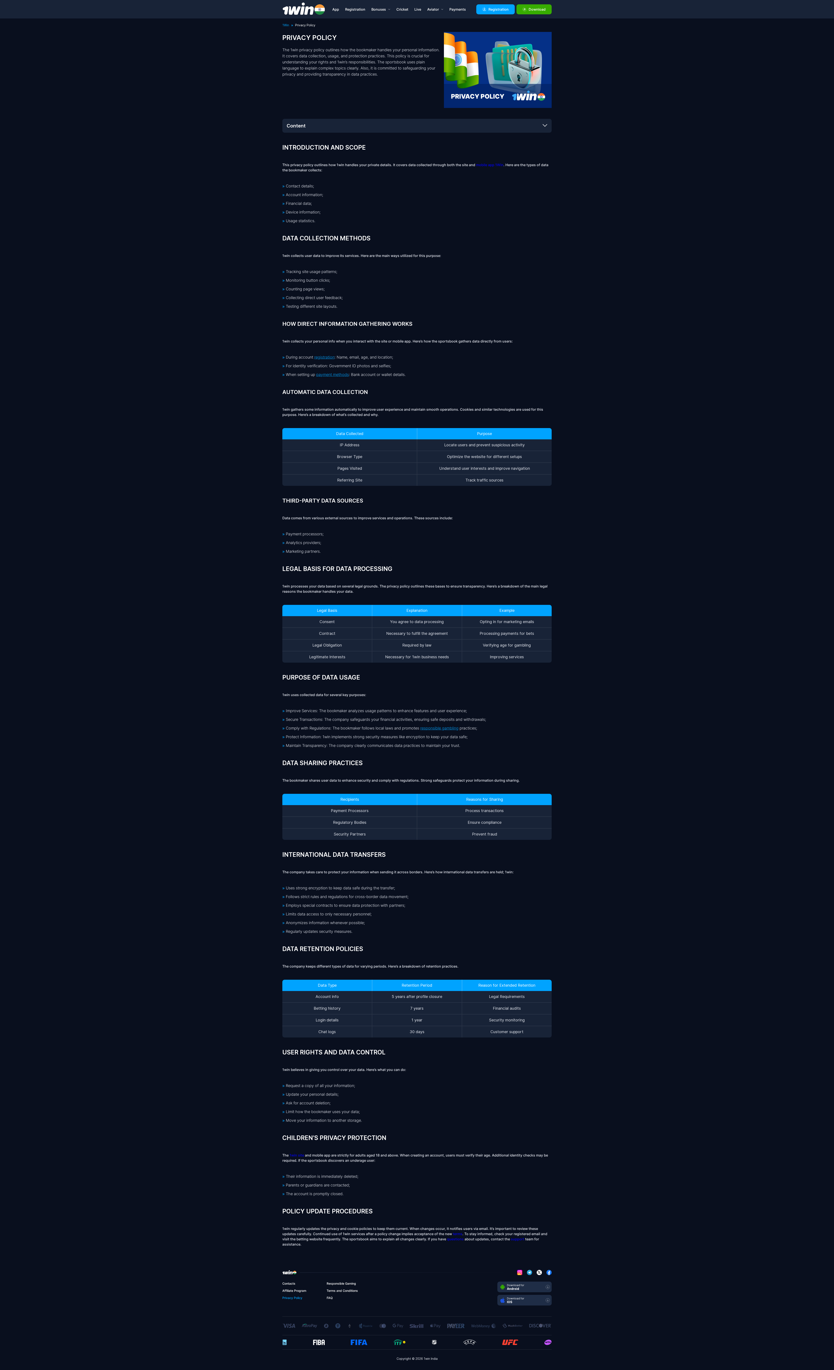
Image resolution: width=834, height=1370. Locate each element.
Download (537, 9)
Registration (355, 9)
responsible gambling (439, 728)
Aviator (433, 9)
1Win (285, 25)
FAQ (330, 1298)
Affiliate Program (294, 1290)
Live (417, 9)
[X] (539, 1271)
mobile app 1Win (489, 165)
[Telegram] (529, 1271)
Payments (457, 9)
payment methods (332, 374)
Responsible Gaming (341, 1283)
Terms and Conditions (342, 1290)
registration (324, 357)
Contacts (288, 1283)
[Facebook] (549, 1271)
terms (457, 1234)
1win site (297, 1155)
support (517, 1239)
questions (455, 1239)
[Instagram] (519, 1271)
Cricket (402, 9)
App (335, 9)
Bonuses (378, 9)
